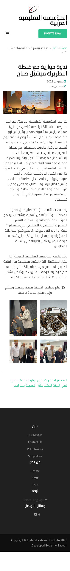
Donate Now (52, 33)
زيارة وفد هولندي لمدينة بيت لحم (23, 382)
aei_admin (57, 86)
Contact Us (35, 442)
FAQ (35, 485)
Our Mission (35, 435)
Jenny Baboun (58, 545)
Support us (35, 456)
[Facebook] (39, 514)
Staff (35, 478)
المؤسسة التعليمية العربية (43, 20)
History (35, 470)
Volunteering (35, 449)
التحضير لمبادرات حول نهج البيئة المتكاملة (52, 382)
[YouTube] (35, 514)
